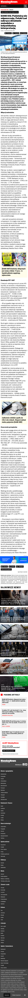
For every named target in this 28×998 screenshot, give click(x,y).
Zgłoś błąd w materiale (22, 572)
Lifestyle (3, 923)
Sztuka (2, 917)
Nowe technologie (6, 823)
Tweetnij (16, 33)
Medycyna (3, 897)
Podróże (2, 935)
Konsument (3, 844)
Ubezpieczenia (4, 799)
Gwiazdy (2, 928)
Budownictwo (3, 774)
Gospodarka (3, 953)
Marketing (3, 958)
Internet (2, 831)
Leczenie (2, 892)
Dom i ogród (3, 926)
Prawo (2, 851)
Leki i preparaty (4, 894)
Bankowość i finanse (6, 803)
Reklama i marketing (5, 878)
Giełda (2, 810)
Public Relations (4, 876)
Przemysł (3, 788)
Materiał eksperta (4, 960)
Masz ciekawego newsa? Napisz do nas (10, 12)
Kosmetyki (3, 890)
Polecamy (9, 33)
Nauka (2, 865)
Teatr (2, 919)
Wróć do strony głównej (6, 569)
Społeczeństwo (4, 9)
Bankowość (3, 949)
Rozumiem (7, 995)
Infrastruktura (3, 781)
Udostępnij (24, 33)
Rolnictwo (3, 790)
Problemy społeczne (5, 854)
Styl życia (3, 937)
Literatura (3, 912)
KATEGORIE (3, 6)
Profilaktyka (3, 901)
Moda (2, 933)
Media (2, 871)
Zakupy (2, 942)
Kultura (3, 907)
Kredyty (2, 815)
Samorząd (3, 856)
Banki (2, 806)
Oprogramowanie (4, 835)
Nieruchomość (4, 785)
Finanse (2, 951)
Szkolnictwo (3, 867)
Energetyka (3, 776)
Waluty (2, 820)
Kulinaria (2, 931)
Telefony (2, 838)
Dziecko (2, 862)
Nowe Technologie (4, 963)
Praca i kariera (4, 849)
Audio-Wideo (3, 826)
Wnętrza (2, 940)
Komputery (3, 833)
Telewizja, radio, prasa (5, 881)
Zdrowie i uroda (5, 884)
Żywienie (2, 903)
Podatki (11, 9)
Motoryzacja (3, 783)
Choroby (2, 887)
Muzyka (2, 915)
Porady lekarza (4, 899)
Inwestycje (3, 813)
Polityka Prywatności (16, 995)
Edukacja (3, 860)
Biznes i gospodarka (7, 771)
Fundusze (3, 808)
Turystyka (3, 797)
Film (2, 910)
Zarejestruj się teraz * (9, 750)
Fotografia (3, 829)
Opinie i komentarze (7, 946)
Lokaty (2, 817)
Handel (2, 778)
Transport (3, 794)
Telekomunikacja (4, 792)
